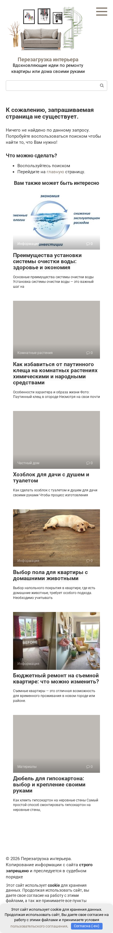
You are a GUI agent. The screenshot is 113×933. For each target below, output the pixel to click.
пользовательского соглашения (38, 926)
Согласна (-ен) (86, 926)
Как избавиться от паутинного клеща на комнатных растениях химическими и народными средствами (55, 373)
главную (55, 171)
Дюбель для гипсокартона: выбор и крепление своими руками (49, 784)
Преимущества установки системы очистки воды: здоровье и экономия (47, 261)
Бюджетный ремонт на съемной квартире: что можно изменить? (56, 678)
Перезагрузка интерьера (48, 59)
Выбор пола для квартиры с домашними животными (50, 575)
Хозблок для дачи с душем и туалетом (51, 477)
